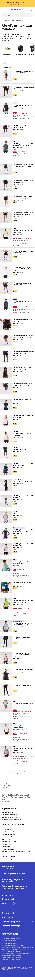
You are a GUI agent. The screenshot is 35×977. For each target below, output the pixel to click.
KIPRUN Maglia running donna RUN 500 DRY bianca (23, 544)
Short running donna (8, 854)
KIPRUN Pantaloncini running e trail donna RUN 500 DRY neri (23, 71)
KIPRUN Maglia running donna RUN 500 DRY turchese (23, 562)
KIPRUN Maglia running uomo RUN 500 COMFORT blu (23, 464)
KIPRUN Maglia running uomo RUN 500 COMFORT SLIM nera (23, 530)
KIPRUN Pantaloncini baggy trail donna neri (22, 320)
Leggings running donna (9, 841)
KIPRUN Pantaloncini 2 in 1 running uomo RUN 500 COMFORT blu (23, 384)
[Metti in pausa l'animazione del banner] (29, 3)
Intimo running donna (8, 834)
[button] (33, 116)
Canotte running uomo (8, 856)
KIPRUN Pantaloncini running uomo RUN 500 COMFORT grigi (23, 704)
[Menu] (4, 10)
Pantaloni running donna (9, 832)
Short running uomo (8, 829)
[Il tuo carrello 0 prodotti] (31, 10)
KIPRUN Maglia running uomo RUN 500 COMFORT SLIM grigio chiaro (23, 624)
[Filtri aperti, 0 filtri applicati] (4, 63)
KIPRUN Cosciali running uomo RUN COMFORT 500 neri (23, 252)
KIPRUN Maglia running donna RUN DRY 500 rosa (23, 416)
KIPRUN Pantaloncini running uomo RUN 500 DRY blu (23, 181)
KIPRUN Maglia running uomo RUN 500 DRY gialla (23, 231)
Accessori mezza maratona (20, 55)
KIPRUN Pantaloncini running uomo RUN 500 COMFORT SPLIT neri (23, 213)
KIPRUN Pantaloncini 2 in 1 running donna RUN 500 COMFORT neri (23, 336)
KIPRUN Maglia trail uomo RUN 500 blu (23, 400)
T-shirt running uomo (8, 849)
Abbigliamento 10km (8, 812)
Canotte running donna (9, 859)
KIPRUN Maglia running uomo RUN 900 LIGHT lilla (23, 749)
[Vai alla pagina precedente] (12, 773)
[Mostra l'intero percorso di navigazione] (2, 20)
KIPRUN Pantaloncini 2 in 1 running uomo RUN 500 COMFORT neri (23, 165)
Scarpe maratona (7, 844)
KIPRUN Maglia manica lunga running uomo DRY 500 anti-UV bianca (22, 268)
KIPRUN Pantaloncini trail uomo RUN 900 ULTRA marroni (22, 284)
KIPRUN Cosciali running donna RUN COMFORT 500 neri (22, 448)
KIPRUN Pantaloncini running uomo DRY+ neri (23, 88)
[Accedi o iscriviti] (27, 10)
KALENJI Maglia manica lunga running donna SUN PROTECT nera (23, 480)
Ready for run (6, 846)
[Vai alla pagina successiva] (23, 773)
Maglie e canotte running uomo (11, 822)
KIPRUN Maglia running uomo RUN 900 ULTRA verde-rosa (23, 601)
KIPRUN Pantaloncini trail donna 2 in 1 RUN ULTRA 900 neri (23, 197)
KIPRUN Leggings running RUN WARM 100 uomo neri (22, 638)
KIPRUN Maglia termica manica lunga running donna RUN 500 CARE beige (22, 433)
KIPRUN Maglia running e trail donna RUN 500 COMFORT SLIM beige (22, 654)
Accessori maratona (8, 827)
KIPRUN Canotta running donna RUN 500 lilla (22, 512)
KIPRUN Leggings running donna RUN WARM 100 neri (23, 686)
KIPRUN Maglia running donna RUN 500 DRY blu (23, 496)
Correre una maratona (8, 839)
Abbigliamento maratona (9, 814)
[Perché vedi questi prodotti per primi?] (2, 68)
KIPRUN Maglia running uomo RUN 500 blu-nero (23, 302)
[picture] (6, 76)
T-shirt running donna (8, 836)
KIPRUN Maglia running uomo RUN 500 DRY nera (23, 106)
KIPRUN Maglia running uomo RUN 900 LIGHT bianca (23, 726)
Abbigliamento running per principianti (13, 824)
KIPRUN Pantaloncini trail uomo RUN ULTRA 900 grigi (22, 126)
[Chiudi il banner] (32, 3)
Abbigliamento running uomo (11, 817)
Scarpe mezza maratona (7, 55)
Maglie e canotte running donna (11, 819)
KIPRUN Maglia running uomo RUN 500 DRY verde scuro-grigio (23, 144)
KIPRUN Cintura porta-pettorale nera (22, 583)
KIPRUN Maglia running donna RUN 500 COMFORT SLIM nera (23, 670)
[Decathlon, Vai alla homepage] (15, 10)
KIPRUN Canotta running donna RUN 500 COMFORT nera (22, 368)
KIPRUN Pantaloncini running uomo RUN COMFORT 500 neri (23, 352)
